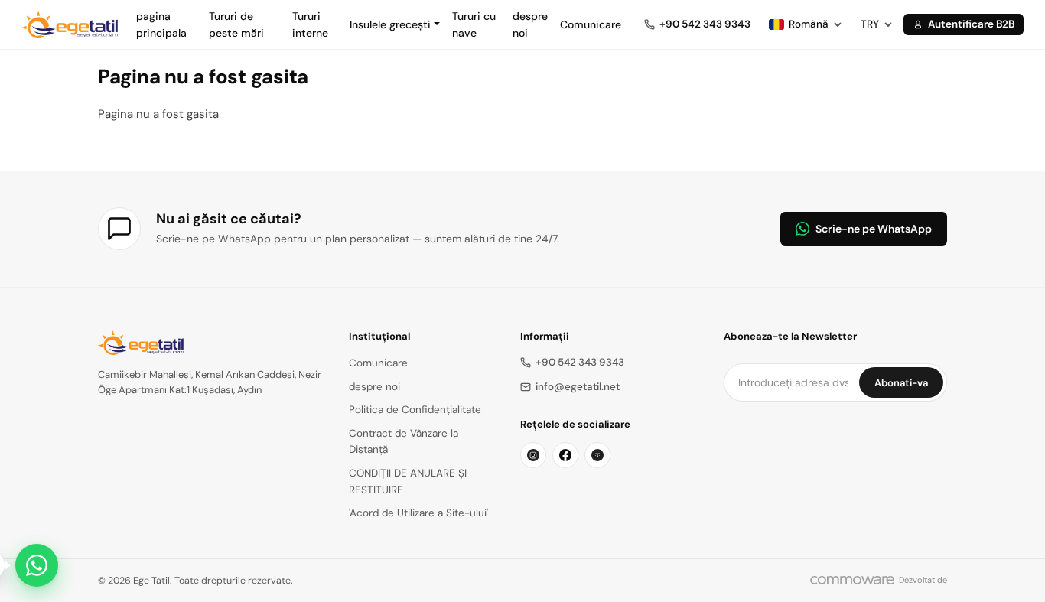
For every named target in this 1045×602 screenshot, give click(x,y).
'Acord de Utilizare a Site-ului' (418, 512)
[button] (394, 24)
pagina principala (161, 24)
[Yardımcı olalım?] (36, 565)
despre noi (530, 24)
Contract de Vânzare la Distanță (403, 442)
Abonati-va (901, 382)
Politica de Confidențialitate (415, 409)
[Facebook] (565, 455)
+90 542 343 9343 (580, 362)
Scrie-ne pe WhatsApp (873, 229)
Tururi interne (310, 24)
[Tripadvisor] (597, 455)
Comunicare (590, 24)
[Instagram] (533, 455)
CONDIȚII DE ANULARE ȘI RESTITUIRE (408, 481)
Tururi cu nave (474, 24)
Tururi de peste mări (236, 24)
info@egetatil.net (578, 386)
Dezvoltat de (923, 579)
